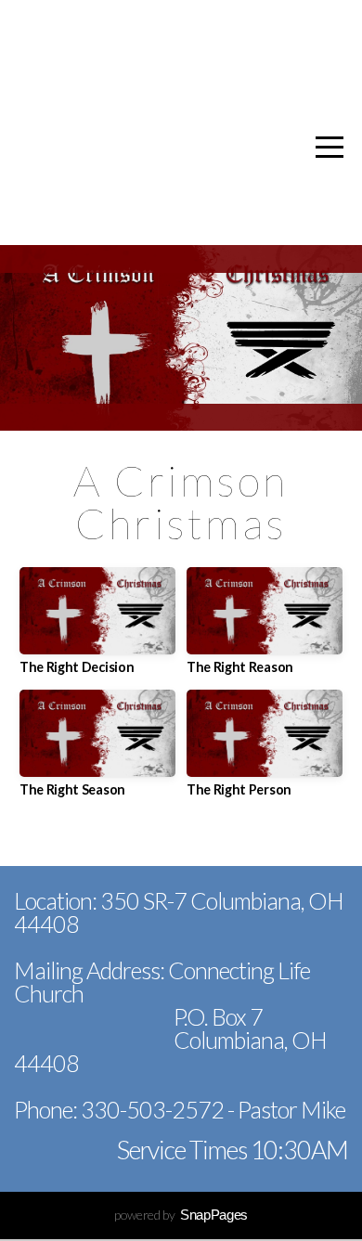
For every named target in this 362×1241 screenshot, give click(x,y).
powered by (181, 1214)
